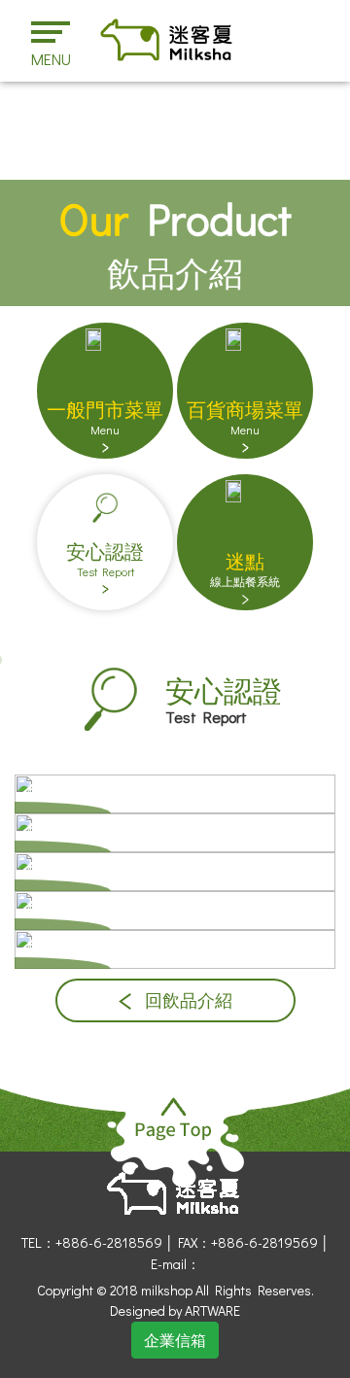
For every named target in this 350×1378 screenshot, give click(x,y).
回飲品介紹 (186, 1000)
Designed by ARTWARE (175, 1310)
